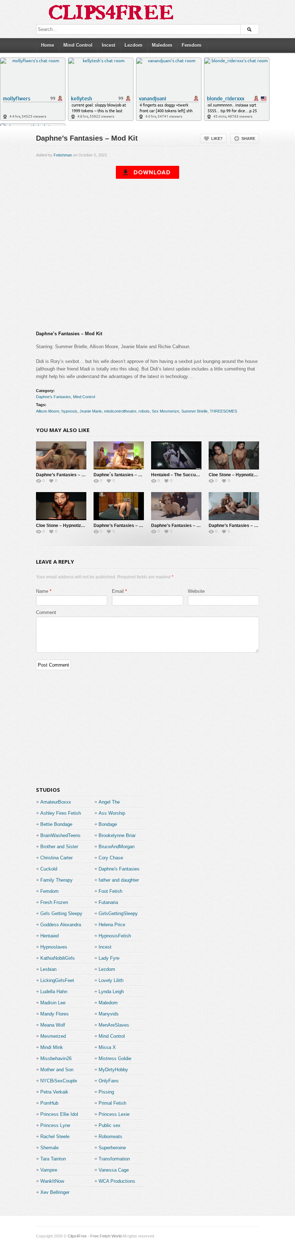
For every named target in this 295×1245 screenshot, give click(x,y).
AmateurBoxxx (55, 802)
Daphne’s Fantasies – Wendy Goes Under (136, 525)
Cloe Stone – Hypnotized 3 (235, 474)
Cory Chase (111, 857)
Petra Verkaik (54, 1092)
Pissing (106, 1092)
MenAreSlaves (114, 1025)
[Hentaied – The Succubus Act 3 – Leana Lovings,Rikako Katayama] (176, 455)
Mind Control (77, 45)
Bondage (108, 824)
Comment (46, 612)
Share (248, 138)
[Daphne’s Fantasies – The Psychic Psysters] (61, 455)
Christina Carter (56, 857)
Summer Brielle (194, 411)
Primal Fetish (112, 1103)
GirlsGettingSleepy (118, 913)
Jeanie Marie (91, 411)
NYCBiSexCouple (58, 1080)
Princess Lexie (114, 1114)
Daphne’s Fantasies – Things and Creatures (196, 525)
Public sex (110, 1125)
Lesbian (48, 969)
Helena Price (112, 924)
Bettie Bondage (56, 824)
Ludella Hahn (53, 991)
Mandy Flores (54, 1014)
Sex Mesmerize (165, 411)
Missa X (107, 1047)
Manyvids (109, 1014)
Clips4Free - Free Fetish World (95, 1236)
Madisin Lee (52, 1002)
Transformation (114, 1159)
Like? (217, 138)
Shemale (49, 1147)
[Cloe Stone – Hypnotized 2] (61, 506)
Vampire (48, 1170)
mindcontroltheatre (120, 411)
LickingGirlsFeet (57, 980)
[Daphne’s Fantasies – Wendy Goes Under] (119, 506)
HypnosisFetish (115, 936)
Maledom (162, 45)
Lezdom (133, 45)
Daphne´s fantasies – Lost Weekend (130, 474)
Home (47, 45)
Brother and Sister (59, 846)
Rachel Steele (54, 1136)
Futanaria (108, 902)
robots (144, 411)
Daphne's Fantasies (53, 397)
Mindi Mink (51, 1047)
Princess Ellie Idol (59, 1114)
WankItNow (52, 1181)
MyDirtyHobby (113, 1069)
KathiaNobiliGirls (57, 958)
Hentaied (49, 936)
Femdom (191, 45)
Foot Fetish (110, 891)
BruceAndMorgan (117, 846)
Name (42, 591)
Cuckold (48, 869)
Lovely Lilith (111, 980)
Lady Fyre (109, 958)
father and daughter (119, 880)
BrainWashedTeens (60, 835)
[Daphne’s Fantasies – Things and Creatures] (176, 506)
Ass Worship (112, 813)
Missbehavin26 (56, 1058)
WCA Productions (117, 1181)
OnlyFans (109, 1080)
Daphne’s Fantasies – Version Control (247, 525)
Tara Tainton (53, 1159)
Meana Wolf (52, 1025)
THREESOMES (223, 411)
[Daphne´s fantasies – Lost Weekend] (119, 455)
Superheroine (112, 1147)
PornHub (49, 1103)
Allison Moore (47, 411)
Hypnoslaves (53, 947)
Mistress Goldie (115, 1058)
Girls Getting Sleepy (61, 913)
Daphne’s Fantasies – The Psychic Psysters (81, 474)
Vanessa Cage (114, 1170)
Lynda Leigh (111, 991)
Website (196, 591)
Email (118, 591)
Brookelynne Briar (117, 835)
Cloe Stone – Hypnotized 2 (63, 525)
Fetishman (63, 155)
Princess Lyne (55, 1125)
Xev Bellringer (54, 1192)
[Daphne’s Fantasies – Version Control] (234, 506)
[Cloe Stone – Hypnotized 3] (234, 455)
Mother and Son (56, 1069)
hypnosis (69, 411)
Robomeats (110, 1136)
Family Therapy (56, 880)
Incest (108, 45)
